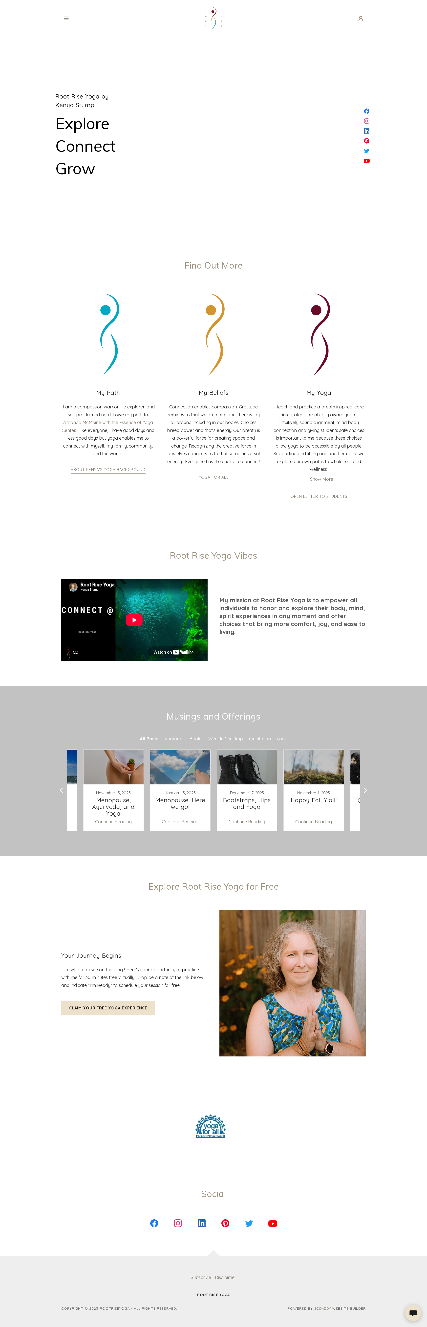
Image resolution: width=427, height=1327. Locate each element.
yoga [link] (282, 739)
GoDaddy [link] (322, 1308)
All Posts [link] (149, 739)
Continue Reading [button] (113, 822)
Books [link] (196, 739)
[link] (213, 18)
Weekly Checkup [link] (225, 739)
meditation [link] (260, 739)
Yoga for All (214, 477)
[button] (66, 18)
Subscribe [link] (201, 1277)
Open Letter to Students (319, 496)
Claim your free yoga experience (108, 1007)
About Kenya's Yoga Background (108, 469)
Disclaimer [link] (225, 1277)
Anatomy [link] (174, 739)
